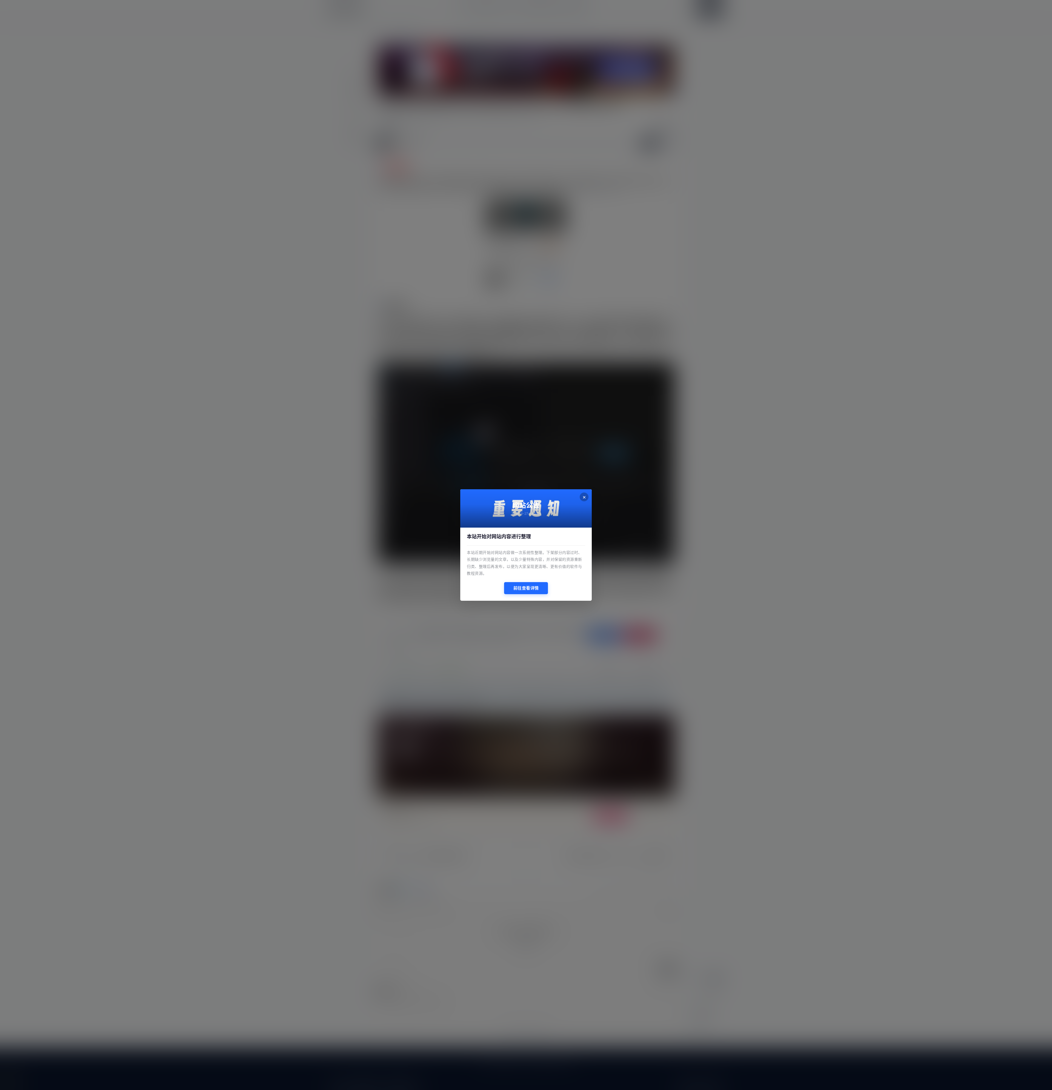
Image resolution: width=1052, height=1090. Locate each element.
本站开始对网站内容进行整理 (499, 536)
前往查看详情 (526, 588)
